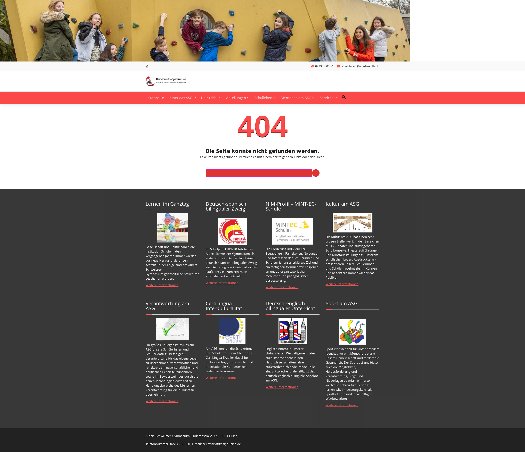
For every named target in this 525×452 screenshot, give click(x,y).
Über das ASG (181, 97)
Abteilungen (236, 97)
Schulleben (263, 97)
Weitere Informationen (162, 285)
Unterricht (209, 97)
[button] (344, 97)
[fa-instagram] (147, 66)
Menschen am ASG (296, 97)
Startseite (156, 97)
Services (326, 97)
